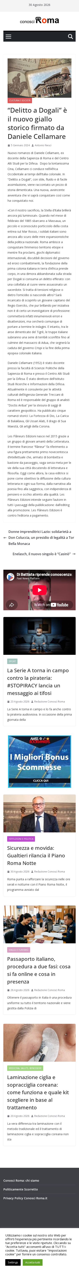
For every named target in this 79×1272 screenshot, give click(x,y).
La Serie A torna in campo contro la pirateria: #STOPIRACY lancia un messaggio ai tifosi (38, 681)
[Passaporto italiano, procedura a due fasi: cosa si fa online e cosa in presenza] (39, 924)
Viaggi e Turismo (18, 949)
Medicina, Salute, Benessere (25, 1068)
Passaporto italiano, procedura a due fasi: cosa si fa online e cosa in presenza (39, 970)
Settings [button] (13, 1262)
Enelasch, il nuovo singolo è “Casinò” (42, 554)
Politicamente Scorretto (20, 1189)
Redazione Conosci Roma (49, 701)
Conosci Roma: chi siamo (21, 1180)
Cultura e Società (19, 100)
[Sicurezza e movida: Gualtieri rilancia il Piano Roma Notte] (39, 813)
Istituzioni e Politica (21, 838)
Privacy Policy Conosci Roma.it (25, 1198)
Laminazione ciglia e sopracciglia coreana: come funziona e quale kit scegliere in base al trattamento (38, 1092)
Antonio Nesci (43, 145)
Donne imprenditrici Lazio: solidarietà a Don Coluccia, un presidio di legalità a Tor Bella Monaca (41, 537)
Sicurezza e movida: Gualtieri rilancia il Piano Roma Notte (36, 855)
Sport (12, 661)
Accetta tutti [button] (32, 1262)
